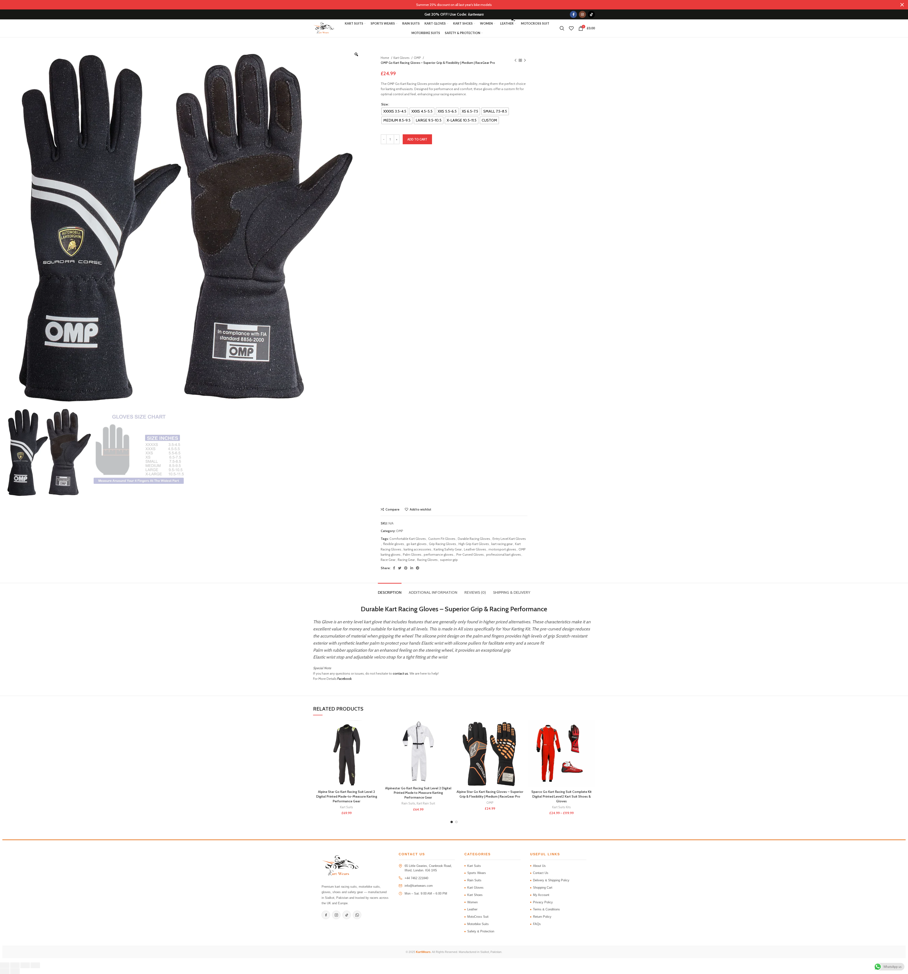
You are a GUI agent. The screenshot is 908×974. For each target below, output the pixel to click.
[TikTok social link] (591, 14)
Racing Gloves (427, 560)
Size (384, 104)
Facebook (344, 679)
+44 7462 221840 (416, 878)
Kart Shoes (475, 895)
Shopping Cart (542, 887)
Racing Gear (406, 560)
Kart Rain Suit (426, 803)
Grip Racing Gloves (442, 544)
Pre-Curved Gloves (470, 554)
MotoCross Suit (478, 916)
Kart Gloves (401, 58)
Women (472, 902)
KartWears (423, 952)
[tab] (390, 590)
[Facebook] (326, 915)
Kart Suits (346, 807)
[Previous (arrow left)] (4, 971)
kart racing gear (502, 544)
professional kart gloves (503, 554)
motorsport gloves (502, 549)
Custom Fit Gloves (441, 539)
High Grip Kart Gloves (473, 544)
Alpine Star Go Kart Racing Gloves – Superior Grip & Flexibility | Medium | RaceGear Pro (490, 794)
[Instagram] (336, 915)
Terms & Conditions (546, 909)
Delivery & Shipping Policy (551, 880)
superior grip (449, 560)
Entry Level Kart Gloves (509, 539)
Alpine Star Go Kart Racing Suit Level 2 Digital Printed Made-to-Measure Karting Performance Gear (346, 796)
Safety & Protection (480, 931)
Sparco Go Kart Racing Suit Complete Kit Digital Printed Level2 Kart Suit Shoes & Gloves (561, 796)
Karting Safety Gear (448, 549)
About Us (539, 866)
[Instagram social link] (582, 14)
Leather (472, 909)
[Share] (25, 965)
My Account (541, 895)
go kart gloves (416, 544)
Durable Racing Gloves (474, 539)
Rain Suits (408, 803)
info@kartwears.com (419, 885)
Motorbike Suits (478, 924)
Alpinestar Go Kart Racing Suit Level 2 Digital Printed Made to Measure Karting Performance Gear (418, 792)
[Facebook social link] (573, 14)
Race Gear (388, 560)
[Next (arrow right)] (15, 971)
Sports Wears (476, 873)
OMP (418, 58)
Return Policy (542, 916)
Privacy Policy (543, 902)
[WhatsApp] (357, 915)
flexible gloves (393, 544)
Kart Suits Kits (561, 807)
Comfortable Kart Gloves (407, 539)
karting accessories (417, 549)
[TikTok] (346, 915)
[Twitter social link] (400, 568)
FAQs (537, 924)
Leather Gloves (475, 549)
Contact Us (540, 873)
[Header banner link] (447, 4)
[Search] (562, 28)
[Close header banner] (902, 4)
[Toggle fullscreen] (15, 965)
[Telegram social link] (418, 568)
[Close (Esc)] (35, 965)
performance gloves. (439, 554)
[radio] (395, 111)
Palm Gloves (412, 554)
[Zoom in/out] (4, 965)
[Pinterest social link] (406, 568)
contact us (400, 673)
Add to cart (417, 139)
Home (385, 58)
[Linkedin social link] (412, 568)
